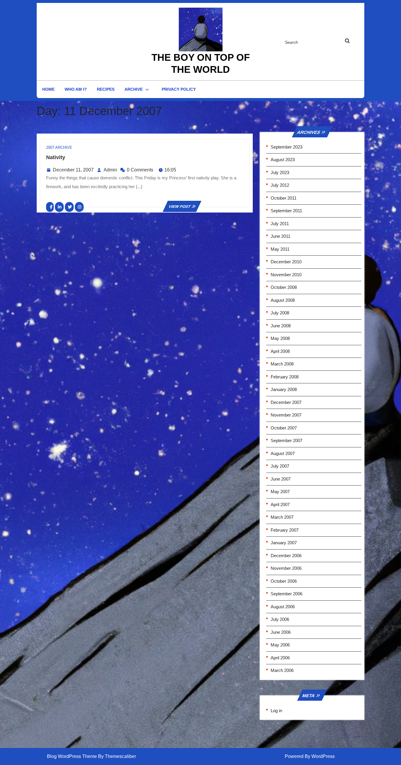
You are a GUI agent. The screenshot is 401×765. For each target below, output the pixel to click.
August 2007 (283, 453)
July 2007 (280, 466)
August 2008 (283, 300)
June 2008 (281, 325)
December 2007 (286, 402)
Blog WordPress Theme (72, 756)
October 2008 (284, 287)
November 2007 (286, 414)
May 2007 (280, 491)
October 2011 (283, 198)
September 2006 (286, 593)
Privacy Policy (179, 89)
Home (48, 89)
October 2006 (284, 581)
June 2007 (281, 478)
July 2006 (280, 619)
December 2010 (286, 261)
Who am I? (76, 89)
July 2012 (280, 185)
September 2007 (286, 440)
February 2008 (285, 376)
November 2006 (286, 568)
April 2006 (280, 657)
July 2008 (280, 312)
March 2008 (282, 363)
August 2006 (283, 606)
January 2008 (284, 389)
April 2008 (280, 351)
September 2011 (286, 210)
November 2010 (286, 274)
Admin (110, 169)
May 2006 (280, 644)
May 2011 (280, 249)
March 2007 (282, 517)
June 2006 (281, 632)
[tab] (353, 42)
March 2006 (282, 670)
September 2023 (286, 146)
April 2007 (280, 504)
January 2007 (284, 542)
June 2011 (280, 236)
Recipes (105, 89)
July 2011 (280, 223)
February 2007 (285, 530)
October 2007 (284, 427)
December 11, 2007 (73, 169)
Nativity (55, 157)
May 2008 (280, 338)
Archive (133, 89)
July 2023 (280, 172)
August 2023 (283, 159)
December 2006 (286, 555)
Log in (276, 710)
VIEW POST (182, 206)
